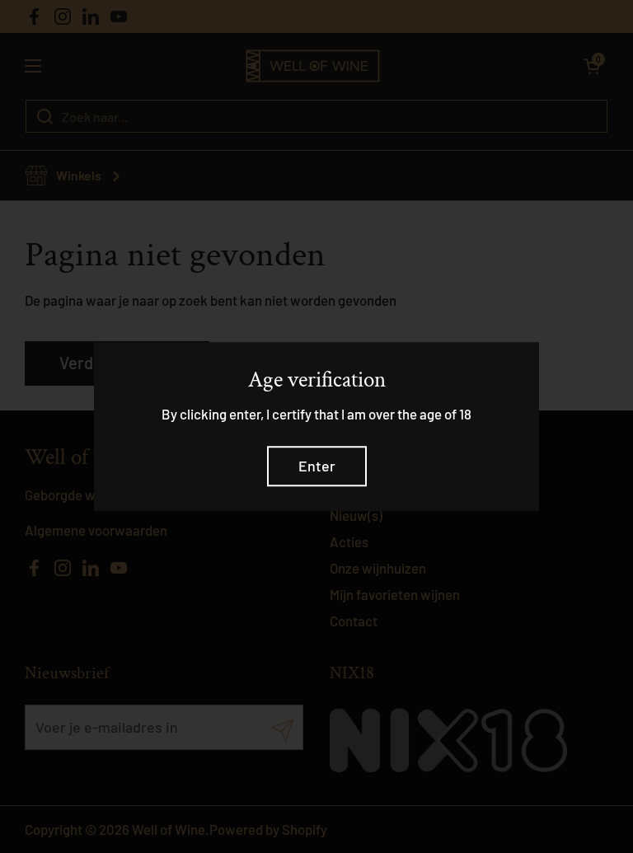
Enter (316, 466)
